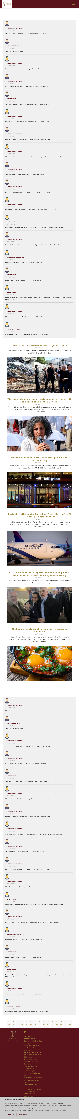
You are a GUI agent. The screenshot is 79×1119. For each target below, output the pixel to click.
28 (65, 1025)
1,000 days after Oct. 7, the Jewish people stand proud (28, 86)
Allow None (22, 1114)
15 (9, 1025)
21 (35, 1025)
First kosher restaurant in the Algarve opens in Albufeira (39, 630)
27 (61, 1025)
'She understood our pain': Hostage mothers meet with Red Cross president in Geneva (39, 400)
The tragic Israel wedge (15, 51)
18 (22, 1025)
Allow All (10, 1114)
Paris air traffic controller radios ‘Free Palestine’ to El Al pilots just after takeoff (39, 515)
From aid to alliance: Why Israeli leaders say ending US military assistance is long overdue (38, 298)
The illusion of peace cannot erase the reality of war (27, 34)
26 (57, 1025)
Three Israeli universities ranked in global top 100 (39, 345)
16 (13, 1025)
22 (39, 1025)
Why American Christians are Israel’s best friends (26, 334)
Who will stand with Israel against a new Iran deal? (27, 122)
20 (31, 1025)
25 (52, 1025)
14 (70, 1021)
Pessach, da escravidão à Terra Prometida (23, 262)
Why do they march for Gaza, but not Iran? (23, 317)
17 (18, 1025)
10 (52, 1021)
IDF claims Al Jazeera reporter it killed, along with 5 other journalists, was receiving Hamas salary (39, 574)
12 (61, 1021)
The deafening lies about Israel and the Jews (24, 174)
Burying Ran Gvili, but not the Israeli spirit (23, 280)
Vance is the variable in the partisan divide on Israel (28, 69)
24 (48, 1025)
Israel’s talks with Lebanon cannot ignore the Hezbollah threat (32, 245)
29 (70, 1025)
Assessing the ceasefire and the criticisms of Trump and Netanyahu (34, 227)
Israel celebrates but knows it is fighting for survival (28, 192)
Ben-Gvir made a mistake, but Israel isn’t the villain (27, 139)
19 (26, 1025)
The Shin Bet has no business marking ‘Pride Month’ (27, 104)
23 (44, 1025)
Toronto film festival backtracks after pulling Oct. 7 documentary (39, 459)
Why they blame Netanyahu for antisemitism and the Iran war (31, 210)
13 (65, 1021)
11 (56, 1021)
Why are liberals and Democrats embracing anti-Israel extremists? (34, 157)
